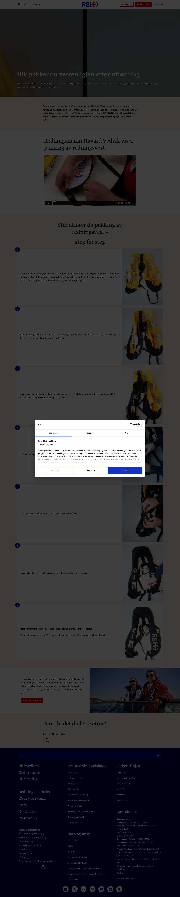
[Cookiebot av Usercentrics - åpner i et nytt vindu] (131, 425)
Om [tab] (126, 433)
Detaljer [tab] (90, 433)
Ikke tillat (55, 470)
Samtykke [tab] (53, 433)
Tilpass (89, 470)
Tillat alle (125, 470)
